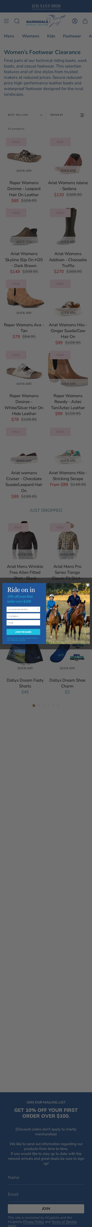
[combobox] (22, 609)
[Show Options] (38, 609)
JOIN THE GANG (23, 631)
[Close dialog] (87, 585)
